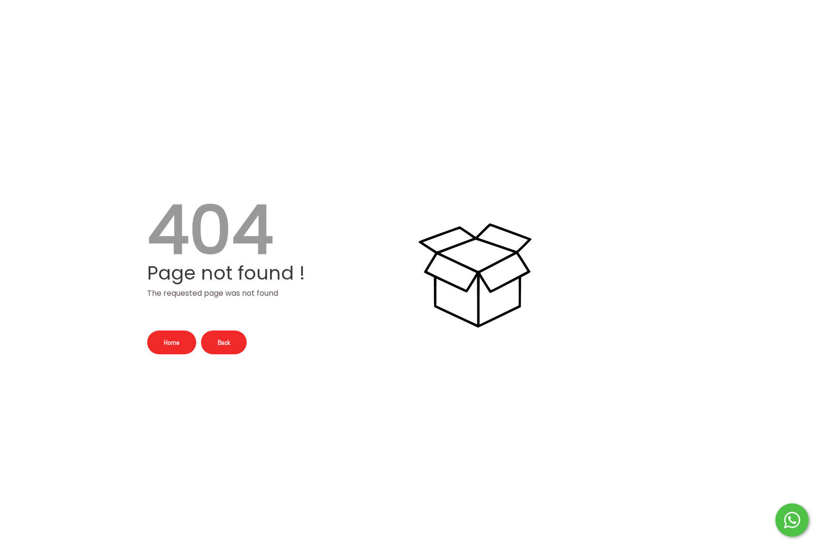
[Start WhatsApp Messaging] (792, 519)
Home (172, 342)
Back (224, 342)
